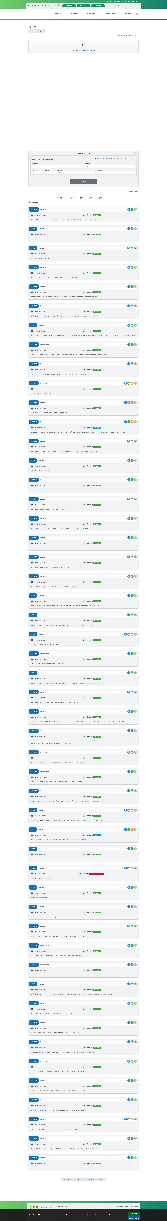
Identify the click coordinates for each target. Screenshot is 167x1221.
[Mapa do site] (45, 5)
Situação (59, 170)
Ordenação (100, 170)
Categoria (87, 163)
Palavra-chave (36, 163)
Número (47, 170)
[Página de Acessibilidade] (48, 5)
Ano (33, 170)
